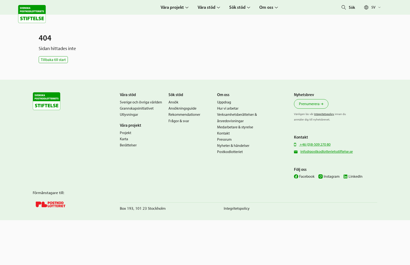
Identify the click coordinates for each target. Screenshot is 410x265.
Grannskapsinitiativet (137, 108)
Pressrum (224, 139)
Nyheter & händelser (233, 145)
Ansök (173, 102)
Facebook (307, 176)
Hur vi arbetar (227, 108)
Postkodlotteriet (230, 151)
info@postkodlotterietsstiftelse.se (326, 151)
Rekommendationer (184, 114)
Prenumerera (309, 104)
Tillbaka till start (53, 59)
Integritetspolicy (324, 114)
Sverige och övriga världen (141, 102)
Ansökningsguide (182, 108)
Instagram (332, 176)
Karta (124, 139)
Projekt (125, 132)
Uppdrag (224, 102)
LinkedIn (356, 176)
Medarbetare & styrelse (235, 127)
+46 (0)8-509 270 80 (315, 144)
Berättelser (128, 145)
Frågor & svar (178, 121)
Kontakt (223, 133)
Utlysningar (129, 114)
